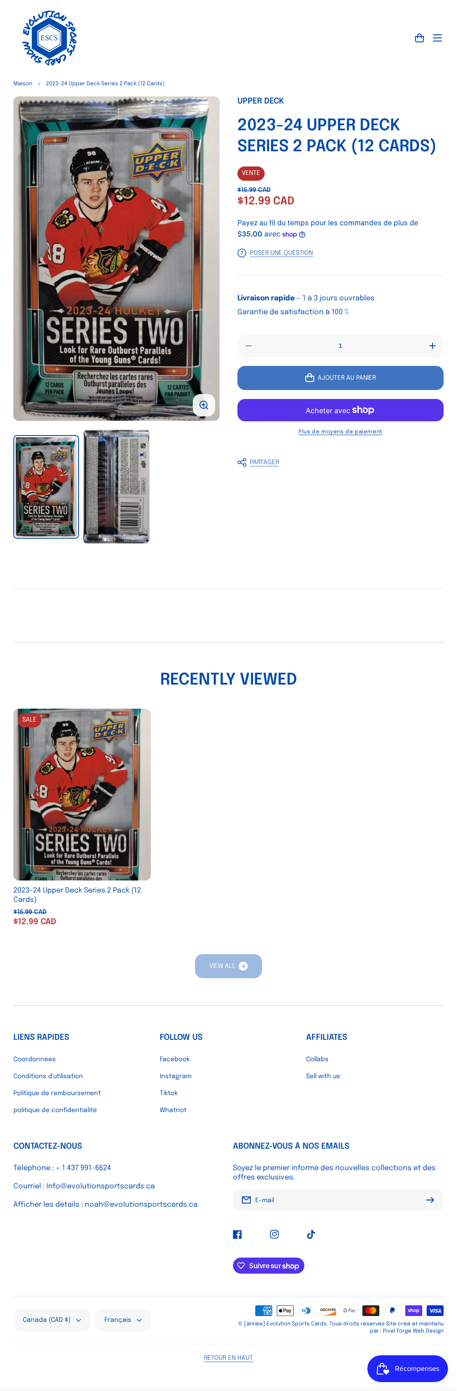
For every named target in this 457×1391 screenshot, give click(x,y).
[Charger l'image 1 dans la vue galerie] (46, 487)
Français (117, 1320)
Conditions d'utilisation (48, 1076)
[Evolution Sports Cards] (49, 38)
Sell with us (323, 1076)
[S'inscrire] (432, 1200)
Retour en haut (228, 1358)
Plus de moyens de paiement (340, 432)
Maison (22, 84)
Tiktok (169, 1093)
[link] (228, 966)
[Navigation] (437, 37)
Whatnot (173, 1110)
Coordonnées (34, 1059)
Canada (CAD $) (47, 1320)
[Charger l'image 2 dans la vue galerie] (116, 487)
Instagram (175, 1076)
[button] (336, 462)
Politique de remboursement (57, 1093)
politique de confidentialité (55, 1110)
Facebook (175, 1059)
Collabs (317, 1059)
